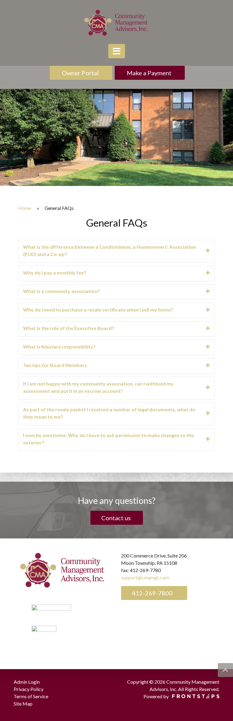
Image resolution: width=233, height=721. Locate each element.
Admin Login (27, 682)
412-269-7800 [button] (152, 593)
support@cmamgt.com (145, 577)
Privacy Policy (28, 689)
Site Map (23, 703)
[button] (225, 670)
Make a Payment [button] (150, 72)
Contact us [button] (116, 517)
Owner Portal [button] (81, 72)
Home (24, 208)
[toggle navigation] (116, 51)
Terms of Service (31, 696)
